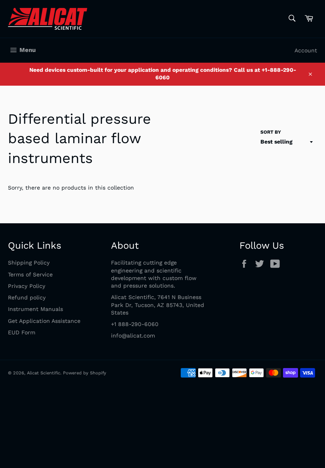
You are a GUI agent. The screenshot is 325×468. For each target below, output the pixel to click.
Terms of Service (30, 274)
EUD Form (21, 332)
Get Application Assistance (44, 321)
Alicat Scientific (43, 373)
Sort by (270, 132)
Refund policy (27, 297)
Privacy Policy (26, 286)
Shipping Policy (29, 262)
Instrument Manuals (35, 309)
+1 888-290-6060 (135, 324)
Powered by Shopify (84, 373)
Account (305, 50)
